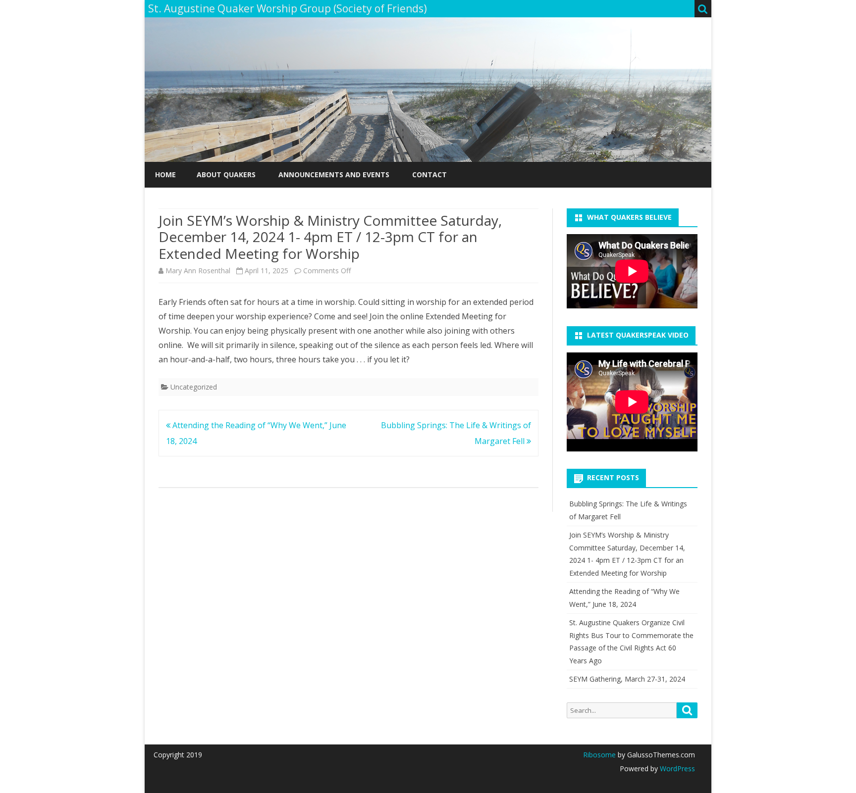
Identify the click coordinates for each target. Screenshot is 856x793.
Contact (429, 174)
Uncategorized (193, 387)
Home (165, 174)
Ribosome (599, 754)
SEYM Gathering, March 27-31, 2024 (627, 679)
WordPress (676, 768)
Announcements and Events (333, 174)
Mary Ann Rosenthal (197, 270)
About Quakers (226, 174)
